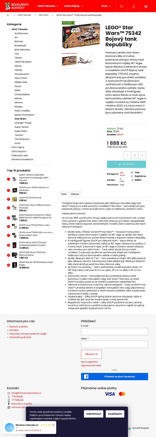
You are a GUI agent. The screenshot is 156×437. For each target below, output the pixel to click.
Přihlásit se (91, 354)
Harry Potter (21, 78)
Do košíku (128, 164)
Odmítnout (93, 414)
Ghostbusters (22, 74)
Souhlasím (115, 414)
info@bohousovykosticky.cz (26, 392)
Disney (18, 65)
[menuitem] (47, 6)
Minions (19, 102)
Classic (18, 57)
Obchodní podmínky (20, 337)
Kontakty (14, 330)
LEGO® (120, 134)
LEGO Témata (19, 29)
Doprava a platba (18, 326)
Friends (18, 70)
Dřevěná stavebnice (22, 159)
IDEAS (17, 90)
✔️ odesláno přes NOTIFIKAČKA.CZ (29, 430)
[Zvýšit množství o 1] (142, 155)
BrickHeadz (20, 45)
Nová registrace (89, 361)
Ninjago (18, 106)
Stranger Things (23, 122)
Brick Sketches (22, 49)
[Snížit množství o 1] (127, 155)
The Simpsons (22, 139)
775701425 (17, 396)
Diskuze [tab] (75, 194)
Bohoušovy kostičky (22, 403)
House (18, 86)
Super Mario (21, 131)
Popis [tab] (64, 194)
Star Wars (20, 118)
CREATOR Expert (23, 61)
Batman (19, 41)
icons (17, 143)
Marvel (18, 98)
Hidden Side (21, 82)
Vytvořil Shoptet (140, 428)
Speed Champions (24, 114)
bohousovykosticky (22, 407)
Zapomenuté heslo (91, 365)
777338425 (17, 400)
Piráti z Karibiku (22, 110)
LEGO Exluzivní (19, 151)
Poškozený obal (20, 155)
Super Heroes (22, 126)
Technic (19, 135)
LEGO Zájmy (18, 147)
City (17, 53)
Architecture (21, 33)
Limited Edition (22, 94)
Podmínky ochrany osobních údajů (27, 333)
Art (16, 37)
